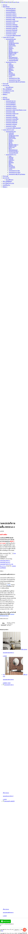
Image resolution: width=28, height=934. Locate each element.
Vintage (9, 584)
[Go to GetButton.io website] (24, 932)
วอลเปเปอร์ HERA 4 (5, 560)
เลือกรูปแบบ (24, 649)
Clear (14, 553)
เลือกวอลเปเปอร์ (4, 553)
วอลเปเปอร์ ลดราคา (5, 562)
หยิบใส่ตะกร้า (3, 556)
